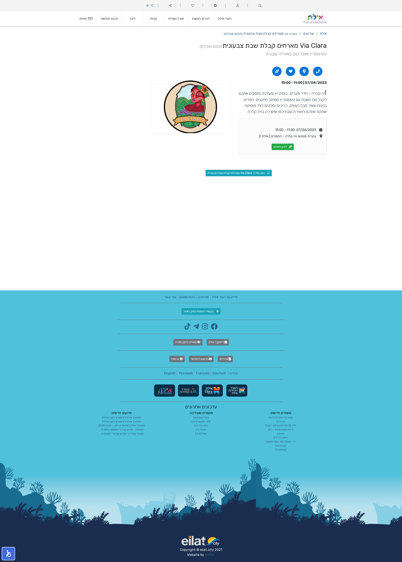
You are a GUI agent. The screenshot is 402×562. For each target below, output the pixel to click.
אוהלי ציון (201, 429)
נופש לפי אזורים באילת (280, 417)
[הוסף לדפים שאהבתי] (290, 71)
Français (202, 373)
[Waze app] (304, 71)
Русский (186, 373)
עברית (233, 373)
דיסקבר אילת (216, 342)
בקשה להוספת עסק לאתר (198, 311)
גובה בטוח (280, 445)
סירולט (280, 433)
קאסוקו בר (280, 449)
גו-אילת (280, 421)
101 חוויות (86, 19)
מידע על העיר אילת (224, 297)
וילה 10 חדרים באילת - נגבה (280, 425)
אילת (323, 33)
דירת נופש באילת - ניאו (280, 429)
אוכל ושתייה (176, 19)
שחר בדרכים (201, 425)
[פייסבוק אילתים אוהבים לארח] (213, 328)
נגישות (175, 359)
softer (210, 555)
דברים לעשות (201, 19)
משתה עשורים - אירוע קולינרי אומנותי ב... (121, 433)
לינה (132, 19)
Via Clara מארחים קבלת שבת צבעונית (260, 33)
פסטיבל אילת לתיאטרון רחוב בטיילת (121, 417)
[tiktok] (187, 328)
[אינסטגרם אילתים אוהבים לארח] (204, 328)
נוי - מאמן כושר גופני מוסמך (281, 441)
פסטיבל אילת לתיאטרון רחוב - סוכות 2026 (121, 425)
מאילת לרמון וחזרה (186, 342)
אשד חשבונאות (201, 417)
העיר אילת (224, 19)
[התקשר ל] (318, 71)
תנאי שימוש (187, 297)
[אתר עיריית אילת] (212, 390)
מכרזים (224, 359)
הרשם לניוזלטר (200, 359)
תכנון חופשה (109, 19)
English (170, 373)
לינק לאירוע (280, 147)
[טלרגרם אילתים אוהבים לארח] (195, 328)
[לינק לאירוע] (277, 71)
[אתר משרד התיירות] (188, 390)
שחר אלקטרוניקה (201, 421)
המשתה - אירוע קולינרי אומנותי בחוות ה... (121, 429)
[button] (8, 553)
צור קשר (170, 297)
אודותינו (203, 297)
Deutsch (219, 373)
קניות (153, 19)
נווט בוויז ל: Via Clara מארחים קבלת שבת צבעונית (236, 173)
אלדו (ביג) (201, 433)
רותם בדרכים (280, 437)
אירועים (308, 33)
